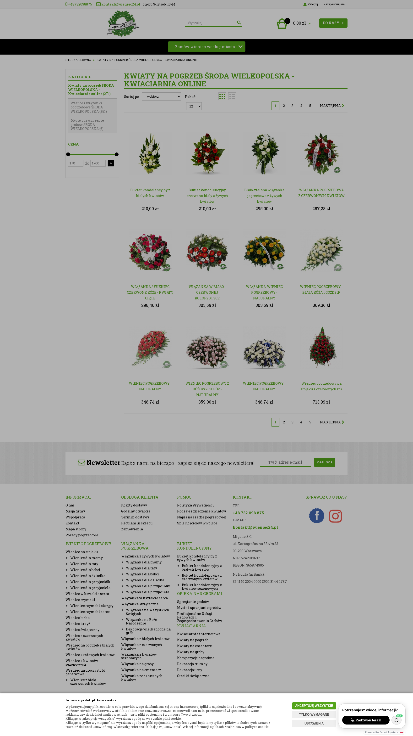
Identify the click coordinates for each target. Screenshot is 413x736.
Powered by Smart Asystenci (384, 732)
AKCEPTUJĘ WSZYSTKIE (314, 706)
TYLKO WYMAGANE (314, 714)
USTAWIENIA (314, 723)
